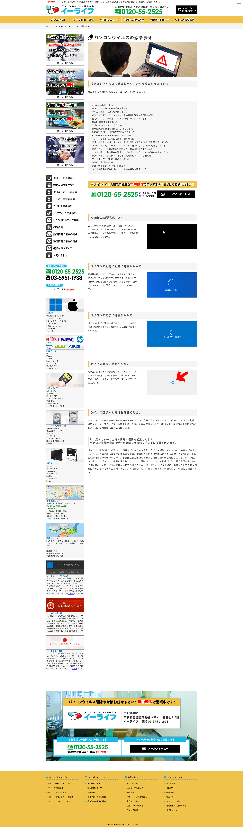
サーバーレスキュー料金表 (59, 801)
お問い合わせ (132, 783)
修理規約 (170, 792)
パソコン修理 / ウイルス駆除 (60, 783)
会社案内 (170, 788)
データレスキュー (94, 783)
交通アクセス (132, 792)
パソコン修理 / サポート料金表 (60, 797)
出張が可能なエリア (135, 788)
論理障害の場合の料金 (96, 797)
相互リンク (170, 797)
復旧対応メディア (94, 788)
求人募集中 (170, 783)
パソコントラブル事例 (57, 792)
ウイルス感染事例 (55, 788)
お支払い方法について (136, 801)
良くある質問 (132, 810)
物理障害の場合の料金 (96, 801)
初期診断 (91, 792)
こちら (71, 593)
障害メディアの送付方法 (137, 797)
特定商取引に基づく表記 (176, 806)
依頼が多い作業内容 (135, 806)
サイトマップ (171, 810)
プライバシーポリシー (175, 801)
